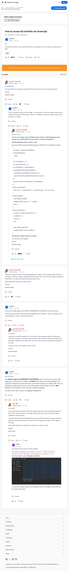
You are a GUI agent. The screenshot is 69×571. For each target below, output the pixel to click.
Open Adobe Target (13, 20)
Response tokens (39, 413)
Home (2, 7)
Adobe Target (20, 7)
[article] (34, 93)
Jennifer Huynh (10, 86)
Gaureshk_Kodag (13, 81)
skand (14, 403)
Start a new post (46, 68)
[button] (59, 8)
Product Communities (10, 7)
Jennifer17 (11, 38)
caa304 (18, 444)
